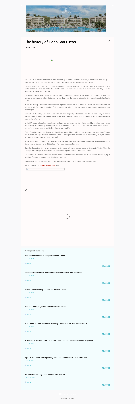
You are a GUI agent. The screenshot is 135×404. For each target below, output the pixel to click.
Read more (106, 266)
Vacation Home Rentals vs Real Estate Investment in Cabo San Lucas (53, 273)
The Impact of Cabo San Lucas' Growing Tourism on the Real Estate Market (56, 323)
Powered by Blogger (69, 394)
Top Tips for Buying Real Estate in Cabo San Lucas (46, 306)
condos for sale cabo (47, 165)
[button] (109, 41)
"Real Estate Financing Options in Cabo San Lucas (45, 289)
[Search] (113, 6)
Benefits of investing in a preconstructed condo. (45, 374)
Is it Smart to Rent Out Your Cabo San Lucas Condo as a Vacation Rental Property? (59, 340)
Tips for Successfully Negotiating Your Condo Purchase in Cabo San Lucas (56, 357)
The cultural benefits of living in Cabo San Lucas (45, 256)
